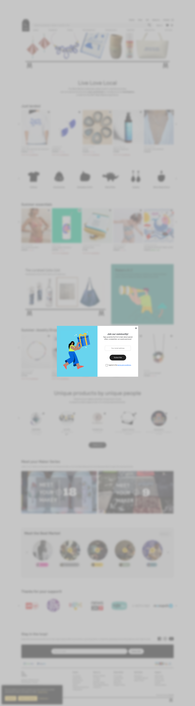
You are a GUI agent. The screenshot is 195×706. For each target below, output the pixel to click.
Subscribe (118, 357)
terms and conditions (124, 365)
